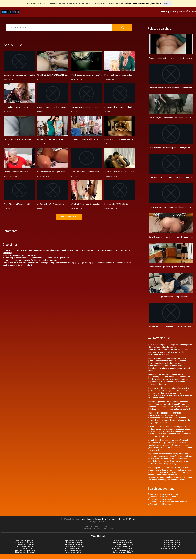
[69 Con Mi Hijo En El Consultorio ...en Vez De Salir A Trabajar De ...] (52, 199)
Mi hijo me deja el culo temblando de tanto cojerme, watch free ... (132, 107)
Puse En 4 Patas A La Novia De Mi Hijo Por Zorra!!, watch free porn (99, 171)
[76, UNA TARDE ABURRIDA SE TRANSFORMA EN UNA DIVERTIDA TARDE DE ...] (119, 167)
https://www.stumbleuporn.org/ (171, 548)
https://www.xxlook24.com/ (74, 550)
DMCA (164, 11)
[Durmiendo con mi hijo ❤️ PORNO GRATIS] (86, 135)
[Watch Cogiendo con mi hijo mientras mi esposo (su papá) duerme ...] (86, 70)
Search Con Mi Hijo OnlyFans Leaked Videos (168, 501)
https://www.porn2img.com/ (171, 543)
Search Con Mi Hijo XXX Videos (162, 497)
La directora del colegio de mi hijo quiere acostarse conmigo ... (64, 139)
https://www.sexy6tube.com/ (122, 541)
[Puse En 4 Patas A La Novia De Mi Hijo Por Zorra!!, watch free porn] (86, 167)
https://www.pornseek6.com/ (122, 546)
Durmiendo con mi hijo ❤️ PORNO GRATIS (88, 139)
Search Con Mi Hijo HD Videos (162, 499)
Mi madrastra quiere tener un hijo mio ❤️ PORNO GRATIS (28, 171)
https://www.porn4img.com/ (171, 546)
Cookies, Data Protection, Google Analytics (142, 3)
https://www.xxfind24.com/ (74, 548)
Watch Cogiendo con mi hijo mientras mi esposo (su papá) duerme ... (100, 75)
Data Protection (109, 519)
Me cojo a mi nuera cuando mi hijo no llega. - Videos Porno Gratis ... (32, 139)
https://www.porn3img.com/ (171, 544)
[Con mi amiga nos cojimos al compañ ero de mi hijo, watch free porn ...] (86, 103)
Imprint (173, 11)
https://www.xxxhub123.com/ (74, 544)
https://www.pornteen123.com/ (122, 548)
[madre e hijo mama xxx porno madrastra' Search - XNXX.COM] (19, 70)
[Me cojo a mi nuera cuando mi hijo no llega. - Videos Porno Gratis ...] (19, 135)
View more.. (69, 216)
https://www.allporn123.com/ (122, 550)
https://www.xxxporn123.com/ (74, 546)
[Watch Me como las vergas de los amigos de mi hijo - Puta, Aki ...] (52, 167)
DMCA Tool (130, 519)
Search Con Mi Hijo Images (160, 504)
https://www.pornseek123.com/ (122, 544)
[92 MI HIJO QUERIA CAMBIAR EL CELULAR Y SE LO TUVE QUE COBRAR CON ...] (52, 70)
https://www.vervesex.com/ (74, 541)
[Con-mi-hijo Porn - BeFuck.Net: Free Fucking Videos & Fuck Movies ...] (19, 103)
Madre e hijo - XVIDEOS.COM (116, 204)
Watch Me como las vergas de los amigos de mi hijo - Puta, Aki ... (64, 171)
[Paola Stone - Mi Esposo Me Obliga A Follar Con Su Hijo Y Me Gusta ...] (19, 199)
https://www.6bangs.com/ (25, 544)
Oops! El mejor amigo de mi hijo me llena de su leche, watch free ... (65, 107)
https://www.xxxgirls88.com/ (73, 552)
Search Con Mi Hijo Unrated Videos (164, 494)
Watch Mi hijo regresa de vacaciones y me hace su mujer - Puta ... (98, 204)
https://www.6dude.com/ (25, 546)
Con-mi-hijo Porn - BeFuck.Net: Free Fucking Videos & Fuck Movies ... (33, 107)
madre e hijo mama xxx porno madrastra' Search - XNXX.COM (29, 75)
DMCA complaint (25, 265)
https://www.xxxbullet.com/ (74, 543)
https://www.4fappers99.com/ (25, 543)
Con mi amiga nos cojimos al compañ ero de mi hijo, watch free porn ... (100, 107)
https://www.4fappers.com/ (25, 541)
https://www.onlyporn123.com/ (122, 552)
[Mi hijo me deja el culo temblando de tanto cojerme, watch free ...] (119, 103)
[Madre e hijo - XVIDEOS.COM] (119, 199)
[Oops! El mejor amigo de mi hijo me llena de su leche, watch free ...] (52, 103)
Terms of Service (187, 11)
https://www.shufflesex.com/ (25, 552)
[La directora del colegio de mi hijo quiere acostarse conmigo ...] (52, 135)
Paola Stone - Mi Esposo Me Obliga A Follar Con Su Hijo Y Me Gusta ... (33, 204)
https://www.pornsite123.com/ (25, 550)
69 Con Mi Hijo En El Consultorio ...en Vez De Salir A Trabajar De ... (65, 204)
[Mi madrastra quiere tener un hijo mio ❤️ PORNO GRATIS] (19, 167)
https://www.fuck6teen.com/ (122, 543)
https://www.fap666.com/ (25, 548)
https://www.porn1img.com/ (171, 541)
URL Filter (121, 519)
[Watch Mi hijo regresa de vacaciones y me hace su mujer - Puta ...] (86, 199)
